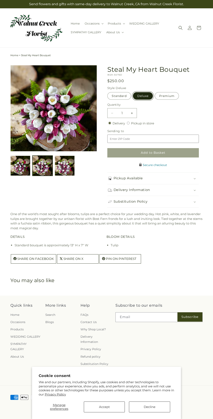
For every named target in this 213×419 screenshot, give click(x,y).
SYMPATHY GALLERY (18, 346)
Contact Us (88, 322)
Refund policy (90, 356)
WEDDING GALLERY (25, 336)
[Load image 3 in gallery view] (65, 166)
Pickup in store (142, 123)
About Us (17, 356)
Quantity (114, 105)
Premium (167, 96)
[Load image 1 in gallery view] (20, 166)
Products (17, 329)
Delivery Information (89, 339)
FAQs (84, 315)
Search (50, 315)
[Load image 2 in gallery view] (42, 166)
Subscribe (189, 317)
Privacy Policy (55, 394)
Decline (149, 407)
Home (14, 55)
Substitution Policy (94, 364)
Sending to (122, 131)
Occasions (17, 322)
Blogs (49, 322)
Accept (104, 407)
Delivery (119, 123)
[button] (93, 23)
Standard (119, 96)
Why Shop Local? (93, 329)
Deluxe (143, 96)
